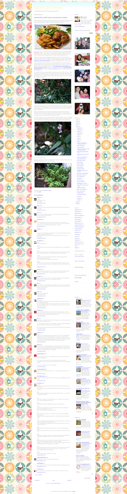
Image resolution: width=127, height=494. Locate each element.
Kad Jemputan (77, 219)
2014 (77, 119)
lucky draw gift (77, 221)
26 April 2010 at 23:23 (41, 280)
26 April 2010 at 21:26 (41, 226)
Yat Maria (39, 310)
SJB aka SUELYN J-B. (41, 457)
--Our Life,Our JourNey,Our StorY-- (83, 464)
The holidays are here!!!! (81, 194)
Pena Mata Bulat (79, 366)
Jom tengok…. (79, 178)
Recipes (76, 238)
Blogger (73, 491)
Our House (77, 234)
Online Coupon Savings (79, 256)
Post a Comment (39, 474)
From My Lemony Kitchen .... (82, 354)
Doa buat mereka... (84, 343)
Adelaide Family (78, 209)
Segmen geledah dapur (81, 158)
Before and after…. (80, 167)
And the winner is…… (81, 165)
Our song (76, 236)
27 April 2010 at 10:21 (41, 373)
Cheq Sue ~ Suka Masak (81, 419)
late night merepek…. (81, 168)
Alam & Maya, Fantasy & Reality (82, 442)
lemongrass (39, 240)
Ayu (38, 318)
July (78, 136)
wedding (76, 247)
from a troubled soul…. (81, 176)
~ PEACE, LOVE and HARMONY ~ (83, 310)
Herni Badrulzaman (41, 376)
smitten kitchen (79, 333)
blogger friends (77, 211)
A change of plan (80, 192)
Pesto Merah (83, 420)
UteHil (66, 491)
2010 (77, 126)
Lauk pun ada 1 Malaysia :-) (82, 157)
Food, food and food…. (81, 181)
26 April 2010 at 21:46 (41, 266)
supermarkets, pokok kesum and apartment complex (83, 149)
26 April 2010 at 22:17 (41, 273)
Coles (50, 68)
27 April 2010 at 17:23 (41, 455)
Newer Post (37, 480)
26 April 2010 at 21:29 (41, 238)
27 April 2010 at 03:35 (41, 295)
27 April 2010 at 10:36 (41, 380)
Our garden (39, 191)
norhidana (78, 430)
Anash (38, 197)
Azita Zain (39, 269)
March (78, 196)
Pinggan (82, 404)
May (78, 139)
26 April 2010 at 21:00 (41, 210)
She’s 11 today (80, 162)
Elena (38, 344)
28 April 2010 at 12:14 (41, 460)
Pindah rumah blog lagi (80, 456)
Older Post (69, 480)
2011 (77, 124)
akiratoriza (39, 332)
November (79, 129)
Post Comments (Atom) (55, 483)
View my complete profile (79, 26)
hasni (38, 291)
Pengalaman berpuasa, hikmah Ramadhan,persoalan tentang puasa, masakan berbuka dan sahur (83, 402)
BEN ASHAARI (79, 299)
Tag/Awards (77, 240)
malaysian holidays (78, 224)
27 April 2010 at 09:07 (41, 351)
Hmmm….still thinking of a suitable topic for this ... (82, 143)
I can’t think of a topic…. (81, 160)
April (78, 141)
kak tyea (38, 276)
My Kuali (78, 342)
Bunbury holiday (78, 217)
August (78, 134)
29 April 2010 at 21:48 (41, 472)
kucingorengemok (40, 369)
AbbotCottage (40, 463)
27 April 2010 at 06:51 (41, 315)
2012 (77, 123)
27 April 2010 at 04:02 (41, 307)
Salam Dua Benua (48, 7)
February (79, 198)
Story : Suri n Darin (80, 455)
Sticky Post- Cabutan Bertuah (82, 173)
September (79, 133)
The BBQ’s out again (81, 187)
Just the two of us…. (81, 179)
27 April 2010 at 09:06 (41, 341)
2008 (77, 203)
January (78, 199)
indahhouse (39, 298)
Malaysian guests (78, 223)
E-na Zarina (39, 469)
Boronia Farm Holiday (79, 215)
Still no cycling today (81, 191)
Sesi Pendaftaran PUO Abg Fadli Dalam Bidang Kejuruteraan (86, 368)
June (78, 138)
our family (77, 230)
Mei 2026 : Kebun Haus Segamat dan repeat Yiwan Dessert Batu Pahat (86, 380)
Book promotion (78, 213)
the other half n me (78, 243)
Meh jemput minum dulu (81, 174)
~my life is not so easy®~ (81, 378)
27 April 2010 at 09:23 (41, 366)
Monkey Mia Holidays (79, 226)
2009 (77, 202)
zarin (38, 212)
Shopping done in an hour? (82, 183)
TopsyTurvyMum (40, 353)
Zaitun (38, 205)
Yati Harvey (39, 219)
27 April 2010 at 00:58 (41, 289)
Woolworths (55, 68)
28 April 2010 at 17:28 (41, 466)
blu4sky (38, 228)
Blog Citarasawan (79, 321)
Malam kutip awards (81, 145)
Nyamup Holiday (78, 228)
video (76, 245)
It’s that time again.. (81, 147)
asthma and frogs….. (81, 163)
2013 (77, 121)
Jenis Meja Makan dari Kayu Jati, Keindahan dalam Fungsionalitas (86, 444)
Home (53, 480)
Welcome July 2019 (85, 465)
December (79, 128)
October (78, 131)
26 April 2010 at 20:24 (41, 203)
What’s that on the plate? (81, 189)
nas (37, 283)
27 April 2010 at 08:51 (41, 330)
